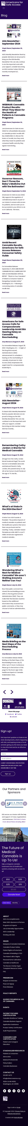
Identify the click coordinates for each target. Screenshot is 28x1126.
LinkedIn (14, 717)
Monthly (15, 903)
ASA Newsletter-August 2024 (11, 402)
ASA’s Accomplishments (11, 919)
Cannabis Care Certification (10, 1038)
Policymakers (7, 1063)
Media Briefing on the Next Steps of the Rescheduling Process (14, 645)
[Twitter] (4, 1091)
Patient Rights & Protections (12, 950)
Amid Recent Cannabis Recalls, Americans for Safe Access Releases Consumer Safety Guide (12, 249)
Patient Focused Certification (10, 1014)
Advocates (7, 1057)
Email (18, 1107)
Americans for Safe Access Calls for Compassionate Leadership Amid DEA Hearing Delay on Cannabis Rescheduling (14, 329)
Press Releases (8, 987)
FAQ (4, 972)
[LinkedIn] (23, 1091)
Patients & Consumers (10, 1054)
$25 (8, 884)
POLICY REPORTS (10, 993)
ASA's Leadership (9, 932)
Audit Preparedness (9, 1031)
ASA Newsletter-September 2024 (11, 42)
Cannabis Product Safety (11, 947)
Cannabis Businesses (10, 1066)
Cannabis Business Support (12, 1021)
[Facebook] (9, 1091)
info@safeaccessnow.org (11, 1078)
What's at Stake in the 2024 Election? (12, 508)
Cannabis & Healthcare (11, 963)
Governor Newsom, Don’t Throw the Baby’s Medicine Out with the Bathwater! (13, 182)
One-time (6, 903)
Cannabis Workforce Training (13, 1018)
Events (6, 1007)
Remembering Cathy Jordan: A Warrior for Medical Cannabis (13, 448)
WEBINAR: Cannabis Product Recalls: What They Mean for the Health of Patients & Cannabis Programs (13, 111)
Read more (5, 75)
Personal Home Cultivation (12, 960)
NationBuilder (18, 1117)
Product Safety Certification (12, 1028)
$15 (20, 884)
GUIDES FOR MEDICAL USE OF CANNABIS (13, 1000)
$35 (20, 879)
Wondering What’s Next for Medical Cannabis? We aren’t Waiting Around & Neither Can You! (14, 575)
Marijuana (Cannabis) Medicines (14, 944)
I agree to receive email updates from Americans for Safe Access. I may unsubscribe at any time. (12, 765)
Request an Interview (10, 981)
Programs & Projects (10, 925)
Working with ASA (9, 935)
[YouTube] (18, 1091)
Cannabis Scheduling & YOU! (12, 953)
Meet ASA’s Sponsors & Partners (14, 922)
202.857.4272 (7, 1075)
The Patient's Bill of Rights (11, 957)
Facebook (10, 714)
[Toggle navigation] (3, 8)
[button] (3, 803)
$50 (8, 879)
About (6, 916)
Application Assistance (11, 1024)
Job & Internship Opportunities (13, 929)
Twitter (19, 714)
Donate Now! (14, 894)
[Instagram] (14, 1091)
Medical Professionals (10, 1060)
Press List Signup (8, 984)
